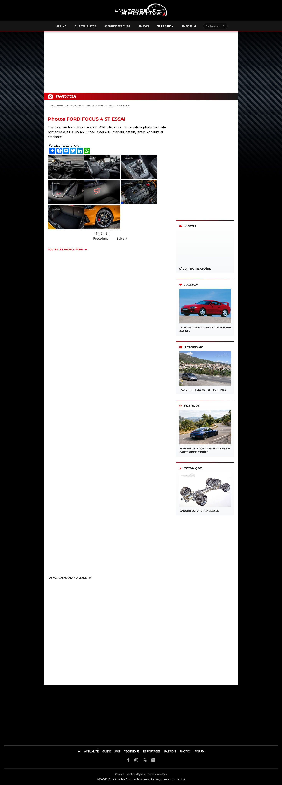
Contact (119, 774)
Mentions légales (136, 774)
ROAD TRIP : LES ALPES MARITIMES (202, 389)
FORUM (199, 751)
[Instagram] (136, 760)
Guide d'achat (118, 26)
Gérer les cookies (157, 774)
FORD (101, 106)
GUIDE (106, 751)
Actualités (87, 26)
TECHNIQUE (131, 751)
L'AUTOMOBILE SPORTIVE (66, 106)
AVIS (117, 751)
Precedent (100, 238)
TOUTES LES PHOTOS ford (65, 249)
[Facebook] (128, 760)
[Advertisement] (141, 62)
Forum (190, 26)
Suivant (122, 238)
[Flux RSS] (153, 760)
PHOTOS (90, 106)
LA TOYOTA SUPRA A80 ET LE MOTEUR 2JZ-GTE (205, 329)
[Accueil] (79, 751)
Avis (145, 26)
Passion (166, 26)
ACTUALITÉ (91, 751)
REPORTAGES (151, 751)
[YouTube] (145, 760)
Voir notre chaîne (196, 268)
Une (62, 26)
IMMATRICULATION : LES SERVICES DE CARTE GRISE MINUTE (204, 450)
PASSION (170, 751)
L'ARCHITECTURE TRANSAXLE (199, 510)
